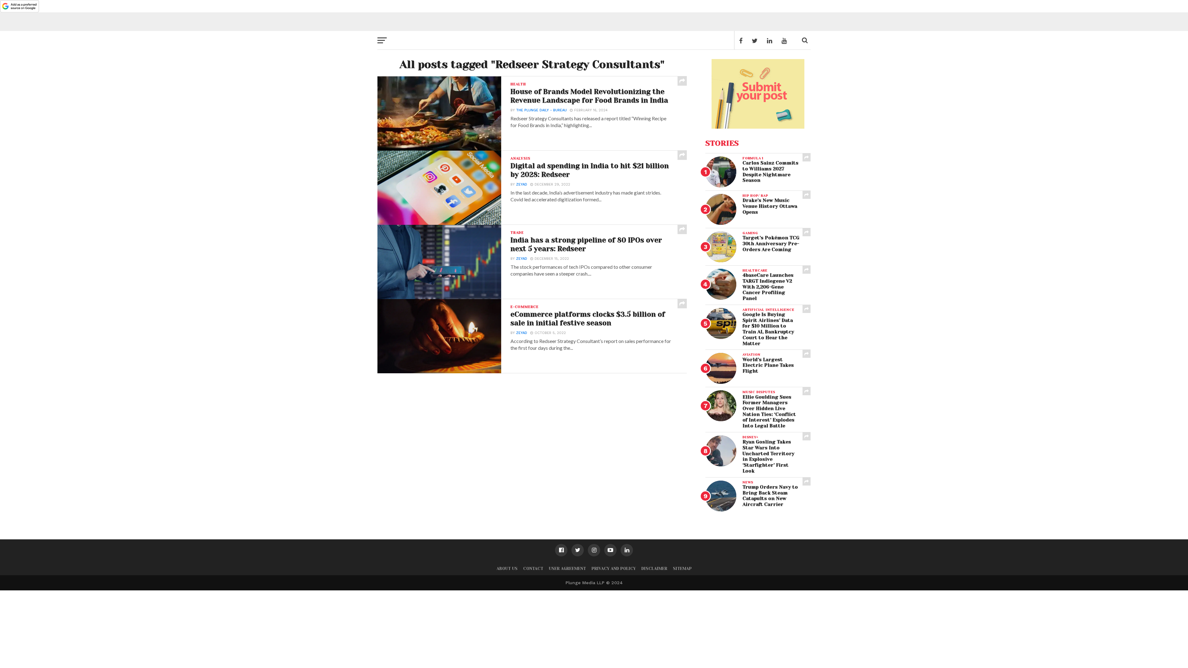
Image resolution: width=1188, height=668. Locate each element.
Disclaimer (654, 568)
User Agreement (567, 568)
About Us (507, 568)
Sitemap (682, 568)
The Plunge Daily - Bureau (541, 110)
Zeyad (521, 184)
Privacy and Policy (614, 568)
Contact (533, 568)
